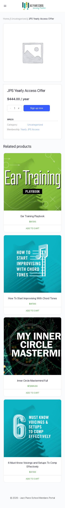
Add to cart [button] (32, 228)
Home (6, 19)
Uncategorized (19, 19)
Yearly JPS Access (30, 129)
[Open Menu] (5, 5)
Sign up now (36, 108)
